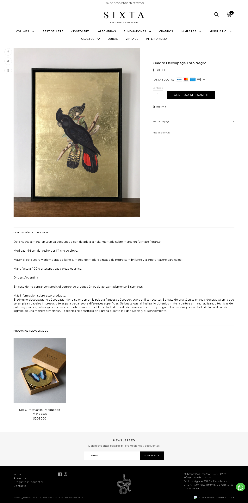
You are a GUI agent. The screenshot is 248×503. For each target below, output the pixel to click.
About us (20, 478)
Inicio (17, 474)
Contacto (20, 485)
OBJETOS (88, 38)
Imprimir (160, 106)
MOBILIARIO (218, 31)
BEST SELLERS (52, 31)
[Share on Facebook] (8, 52)
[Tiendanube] (22, 498)
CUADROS (166, 31)
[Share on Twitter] (8, 61)
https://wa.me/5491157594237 (206, 473)
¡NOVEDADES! (80, 31)
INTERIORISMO (156, 38)
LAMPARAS (189, 31)
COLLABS (23, 31)
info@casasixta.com (197, 477)
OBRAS (113, 38)
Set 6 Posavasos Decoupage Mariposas (39, 411)
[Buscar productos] (216, 15)
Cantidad (158, 87)
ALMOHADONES (135, 31)
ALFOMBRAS (107, 31)
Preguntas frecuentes (29, 481)
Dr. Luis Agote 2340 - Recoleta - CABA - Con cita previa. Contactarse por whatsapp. (209, 485)
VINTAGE (132, 38)
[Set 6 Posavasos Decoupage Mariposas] (40, 370)
